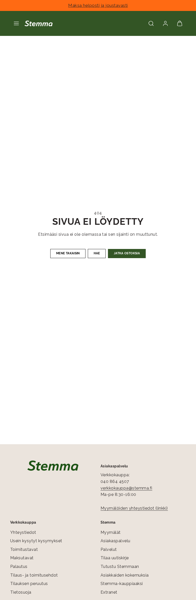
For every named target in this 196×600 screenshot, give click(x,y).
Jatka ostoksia (127, 253)
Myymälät (111, 532)
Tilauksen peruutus (29, 583)
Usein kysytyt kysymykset (36, 540)
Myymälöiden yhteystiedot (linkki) (134, 508)
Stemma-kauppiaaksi (122, 583)
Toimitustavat (24, 549)
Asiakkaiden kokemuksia (125, 575)
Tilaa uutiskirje (115, 557)
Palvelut (109, 549)
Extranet (109, 592)
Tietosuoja (20, 592)
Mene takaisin (68, 253)
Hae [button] (97, 253)
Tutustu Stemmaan (120, 566)
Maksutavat (22, 557)
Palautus (19, 566)
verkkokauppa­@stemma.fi (126, 488)
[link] (165, 23)
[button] (16, 23)
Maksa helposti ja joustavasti (98, 5)
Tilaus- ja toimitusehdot (34, 575)
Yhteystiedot (23, 532)
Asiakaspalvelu (115, 540)
